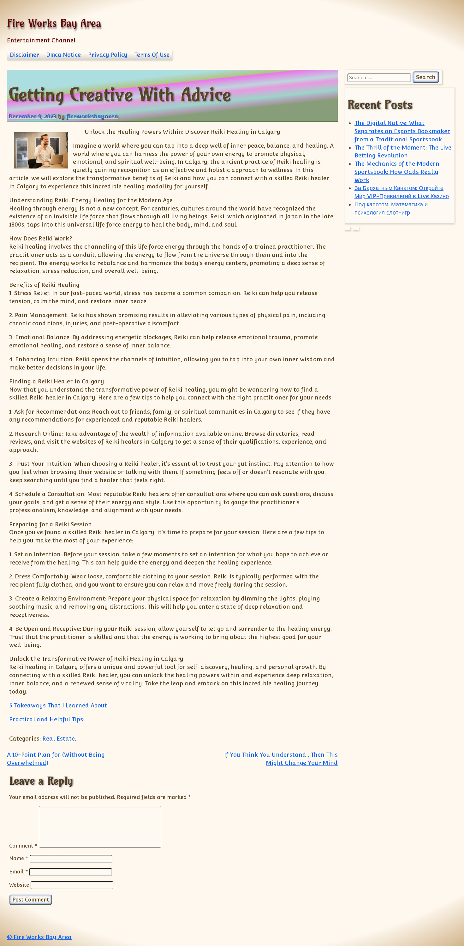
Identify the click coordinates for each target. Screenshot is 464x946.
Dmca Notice (63, 55)
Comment (23, 846)
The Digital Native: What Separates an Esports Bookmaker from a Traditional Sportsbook (402, 131)
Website (19, 885)
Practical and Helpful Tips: (46, 719)
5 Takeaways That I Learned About (58, 705)
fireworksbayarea (92, 116)
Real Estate (58, 738)
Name (18, 858)
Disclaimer (24, 55)
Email (18, 871)
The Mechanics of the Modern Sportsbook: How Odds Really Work (396, 171)
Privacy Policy (108, 55)
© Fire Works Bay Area (39, 937)
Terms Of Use (152, 55)
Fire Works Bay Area (54, 23)
